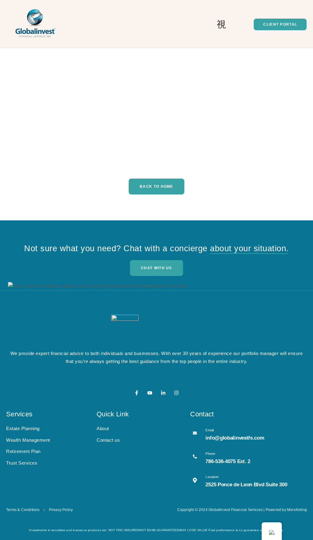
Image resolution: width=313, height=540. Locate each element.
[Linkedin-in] (163, 393)
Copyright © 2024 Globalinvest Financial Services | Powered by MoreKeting (242, 510)
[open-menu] (221, 24)
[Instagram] (176, 393)
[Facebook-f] (137, 393)
